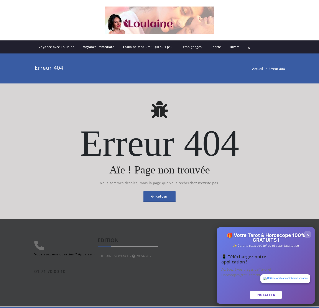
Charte (215, 47)
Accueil (257, 69)
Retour (161, 196)
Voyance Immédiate (98, 47)
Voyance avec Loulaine (57, 47)
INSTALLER (266, 295)
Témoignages (191, 47)
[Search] (249, 48)
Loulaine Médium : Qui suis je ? (148, 47)
